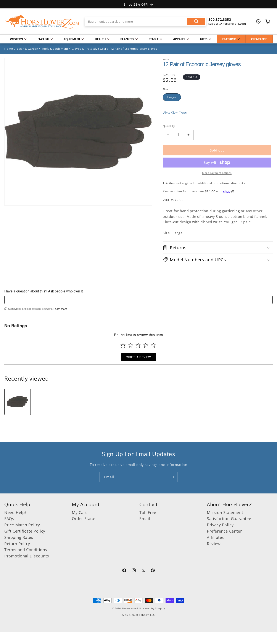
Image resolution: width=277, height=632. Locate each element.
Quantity (169, 126)
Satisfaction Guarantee (229, 518)
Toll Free (147, 512)
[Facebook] (124, 571)
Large (171, 97)
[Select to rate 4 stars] (145, 345)
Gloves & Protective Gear (89, 49)
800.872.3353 (219, 19)
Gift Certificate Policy (24, 531)
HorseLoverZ (130, 608)
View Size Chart (175, 112)
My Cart (79, 512)
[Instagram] (133, 571)
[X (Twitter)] (143, 571)
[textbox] (138, 300)
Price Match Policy (22, 524)
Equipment (72, 39)
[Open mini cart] (268, 21)
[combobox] (145, 21)
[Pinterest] (153, 571)
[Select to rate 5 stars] (153, 345)
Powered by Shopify (152, 608)
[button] (218, 248)
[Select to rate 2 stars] (130, 345)
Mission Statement (225, 512)
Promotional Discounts (26, 556)
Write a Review (138, 357)
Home (8, 49)
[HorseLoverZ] (42, 21)
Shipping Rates (18, 537)
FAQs (9, 518)
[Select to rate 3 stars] (138, 345)
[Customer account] (258, 21)
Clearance (259, 39)
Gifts (203, 39)
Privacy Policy (220, 524)
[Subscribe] (172, 477)
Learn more (60, 309)
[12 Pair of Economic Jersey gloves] (17, 402)
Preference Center (224, 531)
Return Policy (17, 543)
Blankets (127, 39)
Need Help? (15, 512)
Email (144, 518)
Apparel (179, 39)
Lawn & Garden (27, 49)
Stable (153, 39)
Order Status (84, 518)
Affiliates (215, 537)
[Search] (196, 21)
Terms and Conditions (25, 549)
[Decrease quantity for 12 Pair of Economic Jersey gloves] (168, 135)
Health (100, 39)
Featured (229, 39)
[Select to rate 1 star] (123, 345)
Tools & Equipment (55, 49)
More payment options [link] (217, 173)
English (43, 39)
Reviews (214, 543)
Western (16, 39)
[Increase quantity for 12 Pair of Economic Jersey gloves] (188, 135)
